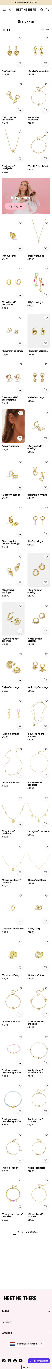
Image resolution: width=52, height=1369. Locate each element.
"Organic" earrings (37, 351)
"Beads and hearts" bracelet (12, 1215)
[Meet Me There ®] (26, 10)
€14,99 (30, 74)
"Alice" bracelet (10, 1168)
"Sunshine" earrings (12, 351)
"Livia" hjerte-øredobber (9, 118)
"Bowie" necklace (36, 880)
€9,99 (5, 308)
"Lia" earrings (9, 71)
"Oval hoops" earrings (34, 591)
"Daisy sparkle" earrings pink (10, 398)
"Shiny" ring (33, 929)
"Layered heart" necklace (35, 735)
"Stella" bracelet (36, 1168)
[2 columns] (8, 30)
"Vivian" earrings (10, 446)
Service (6, 1322)
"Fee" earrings (35, 541)
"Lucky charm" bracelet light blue (11, 1120)
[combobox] (26, 1344)
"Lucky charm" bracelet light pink (11, 1071)
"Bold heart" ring (10, 975)
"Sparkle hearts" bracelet (36, 1023)
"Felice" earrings (10, 687)
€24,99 (5, 74)
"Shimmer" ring (35, 975)
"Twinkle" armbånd (37, 166)
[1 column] (4, 30)
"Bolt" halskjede (35, 256)
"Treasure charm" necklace (11, 881)
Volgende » (32, 1232)
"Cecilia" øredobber (38, 71)
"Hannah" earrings (37, 495)
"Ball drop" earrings (37, 687)
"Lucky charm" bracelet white (35, 1071)
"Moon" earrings (10, 734)
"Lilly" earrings (34, 302)
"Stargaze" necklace (38, 831)
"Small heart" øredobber (9, 303)
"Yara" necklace (10, 782)
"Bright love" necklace (8, 832)
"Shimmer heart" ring (13, 929)
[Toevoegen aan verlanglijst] (20, 37)
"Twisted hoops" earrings (10, 640)
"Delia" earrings (35, 397)
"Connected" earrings (34, 447)
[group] (26, 2)
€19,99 (5, 172)
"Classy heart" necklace (35, 783)
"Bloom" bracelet (11, 1022)
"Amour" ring (9, 256)
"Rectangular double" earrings (11, 542)
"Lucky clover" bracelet (35, 1120)
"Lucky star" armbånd (33, 118)
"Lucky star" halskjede (8, 167)
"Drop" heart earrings (8, 591)
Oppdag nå (15, 206)
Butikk (6, 1311)
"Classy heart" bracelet (35, 1215)
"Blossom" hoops (11, 495)
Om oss (7, 1333)
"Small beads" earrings (35, 640)
